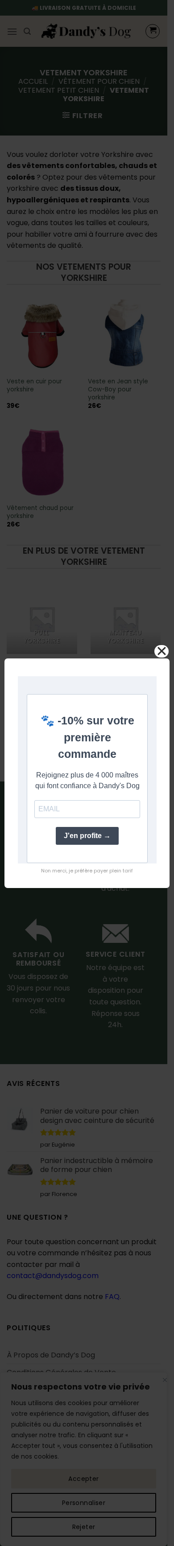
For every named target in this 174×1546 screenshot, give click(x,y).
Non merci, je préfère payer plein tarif (87, 870)
